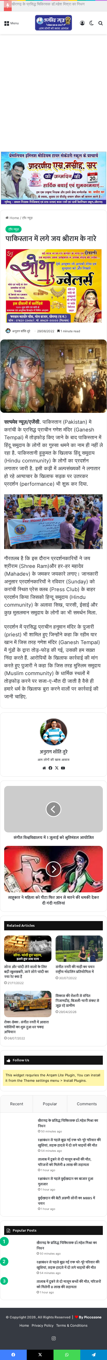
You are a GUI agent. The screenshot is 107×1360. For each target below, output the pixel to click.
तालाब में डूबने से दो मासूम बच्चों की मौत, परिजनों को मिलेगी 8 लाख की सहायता (64, 1165)
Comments (87, 1106)
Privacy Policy (43, 1328)
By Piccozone (90, 1320)
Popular (50, 1106)
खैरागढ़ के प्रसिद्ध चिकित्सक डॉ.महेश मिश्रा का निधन (68, 1126)
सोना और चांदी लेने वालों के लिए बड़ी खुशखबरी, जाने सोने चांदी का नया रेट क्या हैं (26, 975)
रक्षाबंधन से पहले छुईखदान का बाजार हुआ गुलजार (65, 1184)
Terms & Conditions (72, 1328)
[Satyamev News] (53, 25)
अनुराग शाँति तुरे (21, 334)
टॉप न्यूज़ (27, 221)
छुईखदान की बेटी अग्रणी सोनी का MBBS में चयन (66, 1203)
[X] (57, 771)
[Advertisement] (53, 95)
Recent (16, 1106)
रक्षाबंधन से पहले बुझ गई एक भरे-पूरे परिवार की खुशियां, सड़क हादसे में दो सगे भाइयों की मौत (69, 1145)
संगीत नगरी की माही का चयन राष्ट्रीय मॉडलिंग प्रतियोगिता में (75, 972)
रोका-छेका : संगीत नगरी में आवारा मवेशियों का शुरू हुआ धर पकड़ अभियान (26, 1030)
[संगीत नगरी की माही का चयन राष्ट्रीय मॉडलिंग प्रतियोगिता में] (79, 951)
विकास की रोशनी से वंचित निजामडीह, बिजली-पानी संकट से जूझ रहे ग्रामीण (77, 1003)
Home (14, 221)
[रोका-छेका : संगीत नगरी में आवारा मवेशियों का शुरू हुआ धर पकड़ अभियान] (27, 1007)
